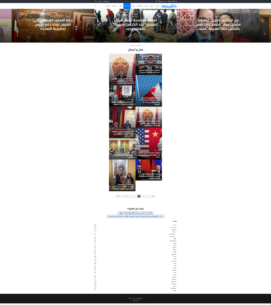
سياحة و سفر (172, 234)
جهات (133, 5)
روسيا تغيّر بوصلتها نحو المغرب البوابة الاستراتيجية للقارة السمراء (149, 176)
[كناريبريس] (169, 6)
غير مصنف (174, 277)
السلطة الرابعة (173, 241)
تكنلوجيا (174, 247)
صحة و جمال (172, 236)
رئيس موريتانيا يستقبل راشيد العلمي (122, 156)
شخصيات (174, 270)
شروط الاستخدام (106, 1)
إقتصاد (121, 5)
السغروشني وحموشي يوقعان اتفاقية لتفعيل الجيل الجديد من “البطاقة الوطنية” (122, 186)
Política (218, 14)
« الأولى (152, 196)
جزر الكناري (108, 5)
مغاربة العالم (139, 5)
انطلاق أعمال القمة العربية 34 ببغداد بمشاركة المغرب (149, 71)
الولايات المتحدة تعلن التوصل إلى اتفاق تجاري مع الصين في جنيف (149, 155)
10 (129, 196)
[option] (135, 25)
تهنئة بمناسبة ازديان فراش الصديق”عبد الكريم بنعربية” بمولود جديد (135, 24)
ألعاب (174, 232)
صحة (175, 272)
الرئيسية (138, 45)
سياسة (157, 5)
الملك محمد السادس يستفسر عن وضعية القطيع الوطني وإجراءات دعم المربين (149, 123)
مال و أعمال (127, 5)
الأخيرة (118, 196)
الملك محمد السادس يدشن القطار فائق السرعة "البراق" (135, 213)
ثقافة (175, 252)
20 (125, 196)
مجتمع (151, 5)
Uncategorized (173, 227)
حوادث (146, 5)
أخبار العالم (173, 229)
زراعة (175, 266)
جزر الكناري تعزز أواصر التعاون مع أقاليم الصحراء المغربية (122, 103)
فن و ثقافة (115, 5)
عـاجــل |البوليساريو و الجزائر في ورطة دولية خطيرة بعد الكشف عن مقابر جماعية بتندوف (135, 216)
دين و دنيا (174, 261)
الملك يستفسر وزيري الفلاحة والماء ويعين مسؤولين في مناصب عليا (122, 133)
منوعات (174, 290)
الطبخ (175, 243)
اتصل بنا (99, 1)
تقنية (175, 245)
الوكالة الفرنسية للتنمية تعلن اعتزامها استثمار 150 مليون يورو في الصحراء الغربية (150, 101)
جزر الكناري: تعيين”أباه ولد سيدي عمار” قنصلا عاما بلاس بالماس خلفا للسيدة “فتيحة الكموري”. (218, 26)
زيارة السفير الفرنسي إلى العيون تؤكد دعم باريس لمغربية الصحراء (53, 24)
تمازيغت (174, 250)
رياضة (175, 263)
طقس (174, 275)
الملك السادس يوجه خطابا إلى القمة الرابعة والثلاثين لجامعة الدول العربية (122, 81)
